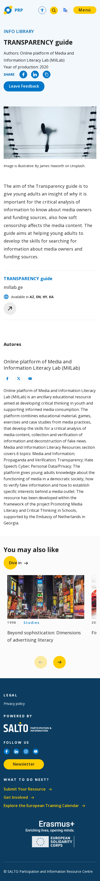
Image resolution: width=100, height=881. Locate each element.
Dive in (15, 562)
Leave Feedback (24, 86)
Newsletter (24, 764)
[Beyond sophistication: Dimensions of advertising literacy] (45, 597)
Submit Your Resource (25, 789)
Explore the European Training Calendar (41, 805)
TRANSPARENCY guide (28, 278)
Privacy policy (14, 703)
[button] (59, 662)
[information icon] (7, 378)
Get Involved (16, 797)
